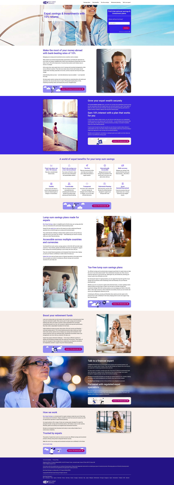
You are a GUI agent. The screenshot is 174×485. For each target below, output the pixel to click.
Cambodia (47, 477)
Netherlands (96, 477)
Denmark (59, 477)
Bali (44, 477)
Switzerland (115, 477)
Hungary (76, 477)
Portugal (102, 477)
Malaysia (91, 477)
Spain (111, 477)
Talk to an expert (126, 2)
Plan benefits (95, 2)
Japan (87, 477)
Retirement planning (116, 2)
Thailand (120, 477)
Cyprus (55, 477)
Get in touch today (47, 444)
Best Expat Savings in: (47, 476)
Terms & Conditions (47, 459)
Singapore (106, 477)
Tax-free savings (105, 2)
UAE (124, 477)
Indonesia (81, 477)
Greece (71, 477)
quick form (53, 228)
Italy (84, 477)
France (63, 477)
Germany (68, 477)
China (51, 477)
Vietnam (127, 477)
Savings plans (87, 2)
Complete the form (93, 364)
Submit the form (47, 256)
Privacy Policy (55, 459)
